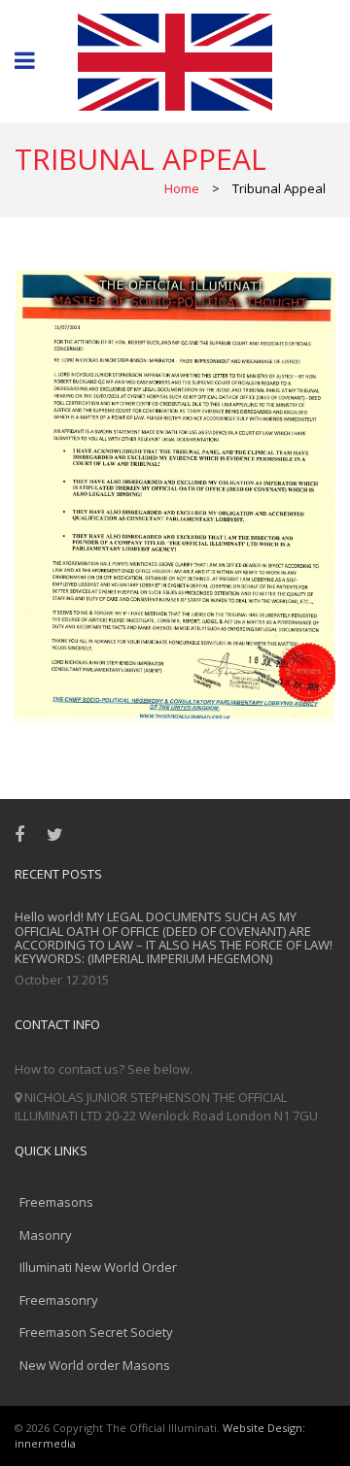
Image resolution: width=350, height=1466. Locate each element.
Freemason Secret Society (96, 1332)
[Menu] (25, 63)
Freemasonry (58, 1300)
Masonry (45, 1235)
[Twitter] (59, 834)
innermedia (45, 1443)
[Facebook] (24, 834)
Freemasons (56, 1202)
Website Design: (264, 1427)
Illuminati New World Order (98, 1267)
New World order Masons (94, 1365)
